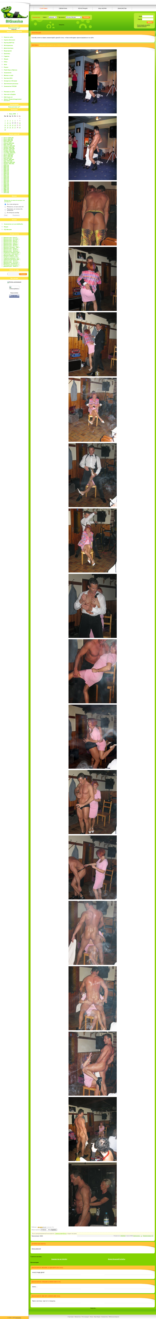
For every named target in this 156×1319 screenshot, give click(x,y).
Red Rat (44, 1296)
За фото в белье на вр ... (11, 256)
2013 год (6, 180)
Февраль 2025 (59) (9, 162)
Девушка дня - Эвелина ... (12, 251)
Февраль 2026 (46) (9, 146)
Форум (6, 59)
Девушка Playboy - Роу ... (11, 255)
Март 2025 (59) (8, 161)
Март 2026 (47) (8, 144)
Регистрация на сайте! (143, 25)
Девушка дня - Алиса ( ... (11, 260)
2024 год (6, 165)
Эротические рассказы (11, 83)
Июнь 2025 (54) (8, 157)
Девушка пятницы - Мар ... (12, 247)
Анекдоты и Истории (10, 81)
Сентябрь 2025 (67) (9, 152)
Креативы (7, 53)
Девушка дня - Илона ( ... (11, 245)
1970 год (6, 192)
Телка (91, 1316)
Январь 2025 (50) (9, 163)
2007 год (6, 188)
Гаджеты (6, 56)
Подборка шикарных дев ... (12, 252)
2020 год (6, 170)
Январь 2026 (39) (9, 147)
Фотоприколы (8, 45)
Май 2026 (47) (8, 141)
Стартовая (70, 1316)
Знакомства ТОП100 (10, 86)
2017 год (6, 174)
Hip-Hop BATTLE (9, 42)
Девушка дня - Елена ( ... (11, 248)
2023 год (6, 166)
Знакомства (7, 72)
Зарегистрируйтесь (60, 1233)
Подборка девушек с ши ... (12, 258)
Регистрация (85, 1316)
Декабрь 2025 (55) (9, 148)
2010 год (6, 184)
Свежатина (77, 1316)
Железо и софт (8, 75)
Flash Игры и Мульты (10, 70)
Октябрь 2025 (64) (9, 151)
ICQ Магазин (8, 229)
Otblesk (45, 1281)
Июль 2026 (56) (8, 139)
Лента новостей (36, 1248)
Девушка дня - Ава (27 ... (11, 240)
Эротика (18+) (8, 78)
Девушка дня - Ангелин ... (12, 239)
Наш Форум (97, 1316)
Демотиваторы (8, 48)
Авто (5, 64)
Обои (5, 61)
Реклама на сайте (9, 91)
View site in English (10, 94)
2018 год (6, 173)
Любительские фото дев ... (12, 259)
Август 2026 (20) (8, 137)
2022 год (6, 167)
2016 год (6, 176)
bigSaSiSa (18, 1317)
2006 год (6, 189)
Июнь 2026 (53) (8, 140)
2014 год (6, 178)
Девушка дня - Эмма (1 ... (11, 266)
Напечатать (136, 1235)
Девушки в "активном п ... (12, 263)
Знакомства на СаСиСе (59, 1259)
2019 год (6, 172)
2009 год (6, 185)
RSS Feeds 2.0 (8, 97)
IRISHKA (122, 1235)
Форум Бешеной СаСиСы (116, 1259)
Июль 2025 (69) (8, 155)
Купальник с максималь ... (12, 254)
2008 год (6, 187)
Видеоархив (8, 51)
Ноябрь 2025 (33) (9, 150)
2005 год (6, 191)
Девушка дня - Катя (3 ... (11, 237)
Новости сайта (8, 37)
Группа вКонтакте (9, 40)
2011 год (6, 182)
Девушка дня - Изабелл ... (11, 250)
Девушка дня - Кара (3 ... (11, 243)
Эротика (35, 45)
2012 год (6, 181)
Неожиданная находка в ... (12, 265)
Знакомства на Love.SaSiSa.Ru (13, 224)
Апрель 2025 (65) (9, 159)
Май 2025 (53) (8, 158)
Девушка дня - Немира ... (11, 241)
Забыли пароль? (142, 26)
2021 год (6, 169)
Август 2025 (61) (8, 154)
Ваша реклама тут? (14, 28)
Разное (6, 67)
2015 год (6, 177)
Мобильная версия (114, 1316)
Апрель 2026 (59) (9, 143)
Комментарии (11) (148, 1235)
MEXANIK (44, 1267)
